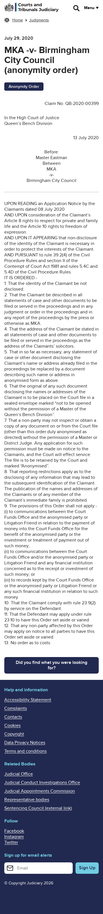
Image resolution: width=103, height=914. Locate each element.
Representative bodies (26, 799)
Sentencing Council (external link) (38, 808)
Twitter (11, 842)
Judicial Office (18, 774)
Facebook (14, 831)
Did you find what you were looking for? (51, 665)
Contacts (13, 717)
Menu (89, 8)
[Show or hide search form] (76, 8)
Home (17, 20)
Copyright (14, 734)
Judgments (39, 20)
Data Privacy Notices (24, 742)
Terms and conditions (25, 751)
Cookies (12, 725)
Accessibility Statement (27, 700)
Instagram (14, 837)
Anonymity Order (24, 86)
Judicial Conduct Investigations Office (42, 782)
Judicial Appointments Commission (39, 791)
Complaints (15, 708)
